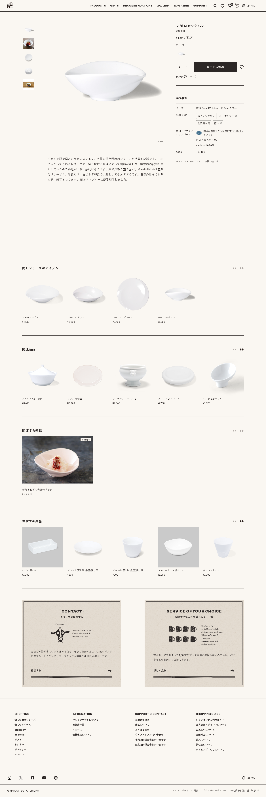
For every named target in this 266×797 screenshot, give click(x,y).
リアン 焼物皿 (74, 399)
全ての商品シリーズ (25, 720)
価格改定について (82, 735)
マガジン (19, 754)
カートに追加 (215, 66)
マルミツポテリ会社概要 (185, 790)
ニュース (77, 730)
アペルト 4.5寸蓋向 (32, 399)
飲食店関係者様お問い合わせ (150, 744)
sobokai (19, 735)
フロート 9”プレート (169, 399)
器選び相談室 (142, 720)
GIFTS (114, 5)
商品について (142, 725)
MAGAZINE (181, 5)
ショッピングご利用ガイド (210, 720)
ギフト (18, 740)
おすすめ (19, 744)
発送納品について (205, 735)
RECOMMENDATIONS (137, 5)
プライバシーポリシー (214, 790)
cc (233, 108)
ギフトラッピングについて (189, 161)
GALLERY (163, 5)
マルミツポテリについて (85, 720)
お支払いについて (205, 730)
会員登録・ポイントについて (211, 725)
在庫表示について (186, 76)
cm (201, 108)
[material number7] (199, 133)
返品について (203, 740)
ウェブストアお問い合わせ (149, 735)
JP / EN (251, 6)
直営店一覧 (78, 725)
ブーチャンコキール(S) (125, 399)
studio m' (20, 730)
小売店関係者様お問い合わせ (150, 740)
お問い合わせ (212, 161)
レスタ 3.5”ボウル (212, 399)
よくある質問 (142, 730)
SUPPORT (200, 5)
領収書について (204, 744)
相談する (36, 670)
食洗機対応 (203, 123)
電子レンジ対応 (206, 116)
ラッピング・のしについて (210, 750)
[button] (242, 349)
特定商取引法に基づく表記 (245, 790)
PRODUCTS (98, 5)
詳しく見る (159, 670)
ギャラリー (20, 750)
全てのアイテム (22, 725)
